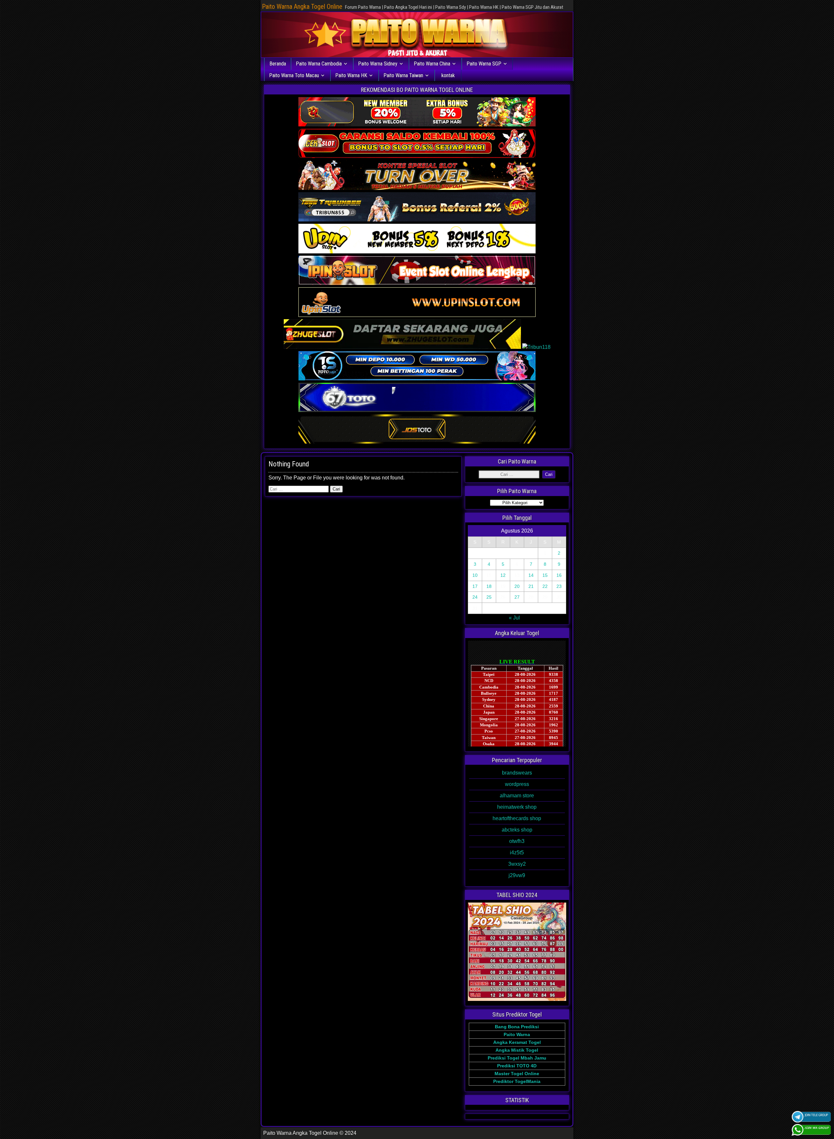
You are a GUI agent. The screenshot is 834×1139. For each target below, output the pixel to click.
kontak (448, 75)
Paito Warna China (432, 64)
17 (475, 586)
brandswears (517, 773)
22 (545, 586)
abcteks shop (517, 830)
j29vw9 (517, 875)
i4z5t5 (517, 852)
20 (517, 586)
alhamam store (517, 795)
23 (559, 586)
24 (475, 597)
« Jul (514, 617)
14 (531, 575)
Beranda (277, 64)
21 (531, 586)
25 (489, 597)
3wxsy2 (517, 864)
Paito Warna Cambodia (319, 64)
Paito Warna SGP (484, 64)
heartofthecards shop (517, 818)
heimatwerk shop (517, 807)
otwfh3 (517, 841)
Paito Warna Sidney (377, 64)
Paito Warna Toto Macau (294, 75)
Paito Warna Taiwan (403, 75)
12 (503, 575)
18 (489, 586)
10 (475, 575)
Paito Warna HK (351, 75)
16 (559, 575)
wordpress (517, 784)
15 (545, 575)
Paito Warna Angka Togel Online (302, 6)
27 (517, 597)
